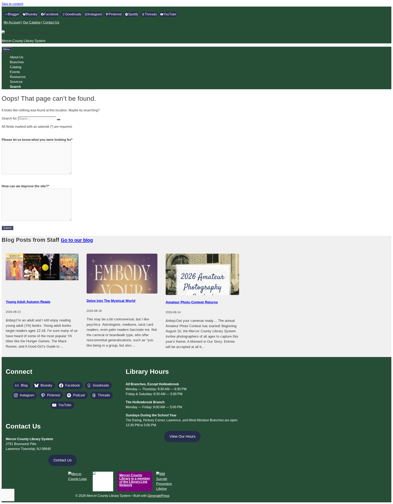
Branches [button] (17, 62)
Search (15, 86)
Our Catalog (32, 22)
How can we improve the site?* (25, 186)
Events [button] (15, 72)
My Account (12, 22)
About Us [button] (16, 57)
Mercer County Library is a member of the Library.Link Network (134, 480)
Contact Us (51, 22)
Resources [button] (18, 77)
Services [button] (16, 82)
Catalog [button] (15, 67)
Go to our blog (77, 240)
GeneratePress (158, 495)
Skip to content (12, 4)
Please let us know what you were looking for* (37, 139)
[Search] (58, 119)
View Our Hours (182, 436)
